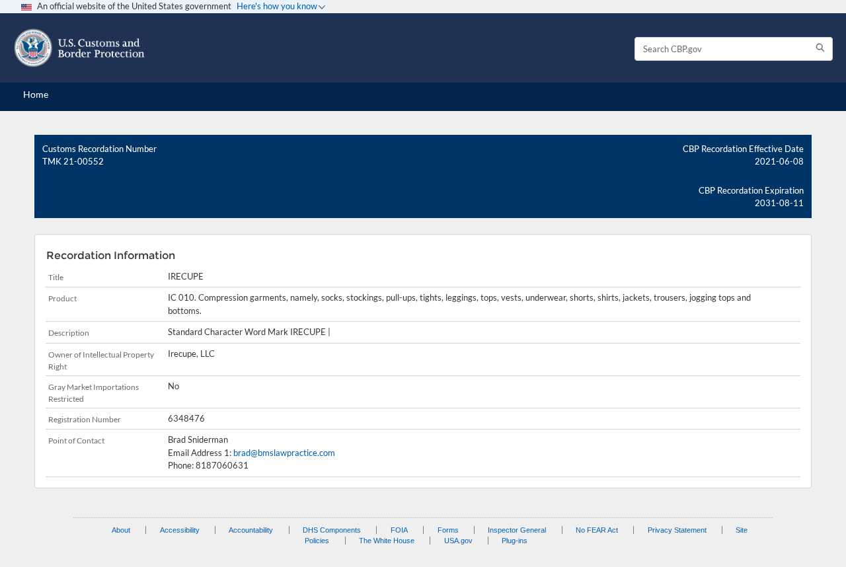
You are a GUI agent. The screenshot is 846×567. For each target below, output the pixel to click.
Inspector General (517, 530)
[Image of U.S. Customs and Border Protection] (79, 47)
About (121, 530)
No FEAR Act (597, 530)
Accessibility (180, 530)
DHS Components (332, 530)
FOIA (399, 530)
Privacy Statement (677, 530)
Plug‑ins (514, 541)
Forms (448, 530)
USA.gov (458, 541)
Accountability (251, 530)
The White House (386, 541)
